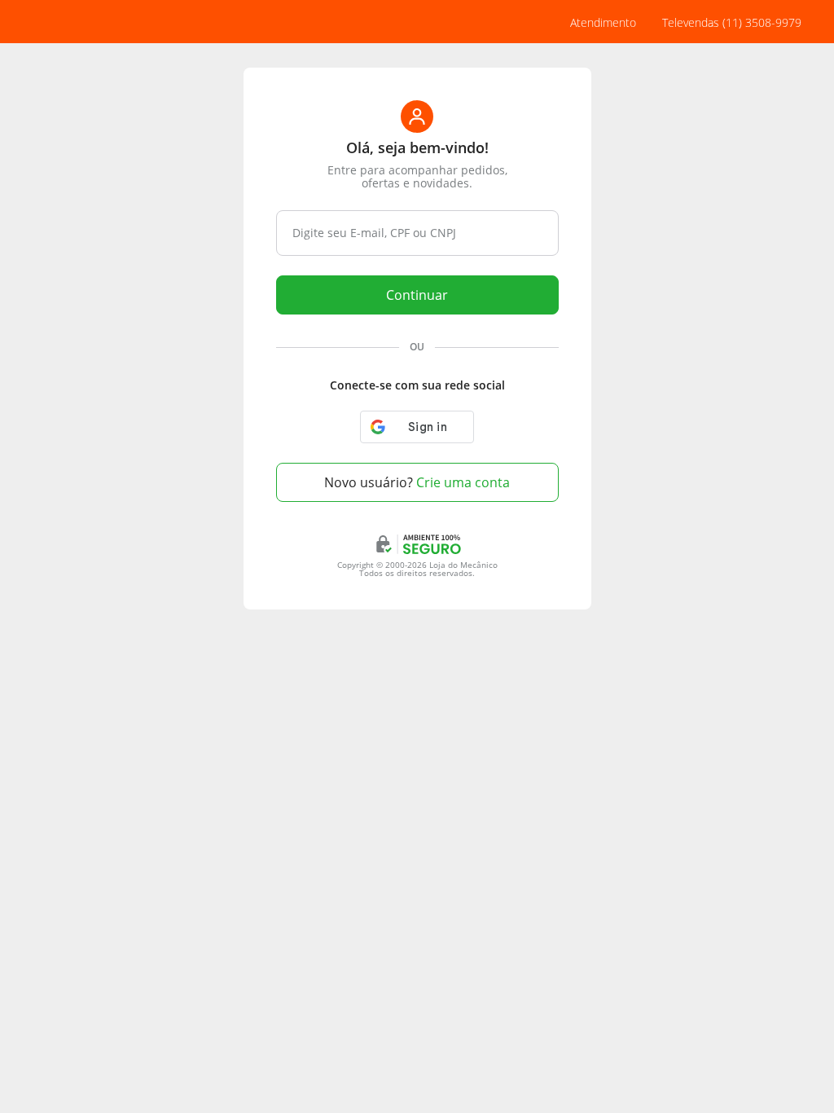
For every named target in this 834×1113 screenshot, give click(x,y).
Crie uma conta (417, 482)
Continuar (417, 295)
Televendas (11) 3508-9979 (731, 22)
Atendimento (603, 22)
